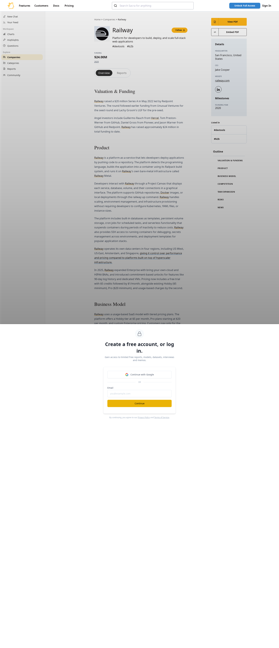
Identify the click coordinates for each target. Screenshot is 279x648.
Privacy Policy (144, 417)
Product (222, 168)
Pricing (69, 5)
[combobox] (153, 5)
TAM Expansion (226, 192)
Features (24, 5)
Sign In (266, 5)
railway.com (222, 80)
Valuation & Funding (230, 160)
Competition (225, 184)
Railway (98, 101)
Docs (56, 5)
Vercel (155, 118)
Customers (41, 5)
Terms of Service (161, 417)
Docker (164, 192)
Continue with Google (142, 374)
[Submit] (116, 5)
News (220, 207)
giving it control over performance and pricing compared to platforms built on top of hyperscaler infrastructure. (138, 257)
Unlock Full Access (244, 5)
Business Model (226, 176)
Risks (220, 199)
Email (110, 387)
